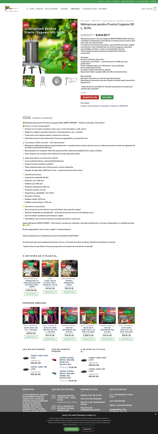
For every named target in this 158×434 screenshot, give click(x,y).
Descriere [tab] (27, 118)
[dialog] (79, 423)
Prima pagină (85, 21)
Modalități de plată (91, 395)
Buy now (107, 97)
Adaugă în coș (90, 97)
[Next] (74, 46)
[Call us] (155, 1)
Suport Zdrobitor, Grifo (69, 283)
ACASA (32, 9)
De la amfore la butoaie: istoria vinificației (65, 408)
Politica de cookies (91, 399)
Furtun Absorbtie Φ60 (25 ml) (69, 330)
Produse (39, 9)
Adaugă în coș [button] (31, 294)
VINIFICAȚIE (75, 9)
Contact (116, 1)
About (101, 1)
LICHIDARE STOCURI (89, 9)
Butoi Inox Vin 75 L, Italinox (31, 329)
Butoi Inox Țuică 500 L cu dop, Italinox (88, 330)
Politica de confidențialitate (90, 409)
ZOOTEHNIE (103, 9)
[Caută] (27, 9)
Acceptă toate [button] (71, 429)
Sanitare (64, 9)
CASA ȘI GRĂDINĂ (51, 9)
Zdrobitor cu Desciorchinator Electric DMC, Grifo (32, 284)
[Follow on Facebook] (151, 1)
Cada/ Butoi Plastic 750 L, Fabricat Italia (50, 283)
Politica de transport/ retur (93, 403)
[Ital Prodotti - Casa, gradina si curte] (12, 9)
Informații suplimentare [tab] (42, 118)
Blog (108, 1)
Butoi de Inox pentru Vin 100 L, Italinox (50, 330)
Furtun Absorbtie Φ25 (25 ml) (107, 330)
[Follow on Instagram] (153, 1)
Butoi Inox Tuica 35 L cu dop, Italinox (126, 330)
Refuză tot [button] (88, 429)
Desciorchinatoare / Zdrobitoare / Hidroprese (117, 21)
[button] (128, 1)
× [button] (155, 414)
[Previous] (26, 46)
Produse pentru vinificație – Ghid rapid (66, 398)
